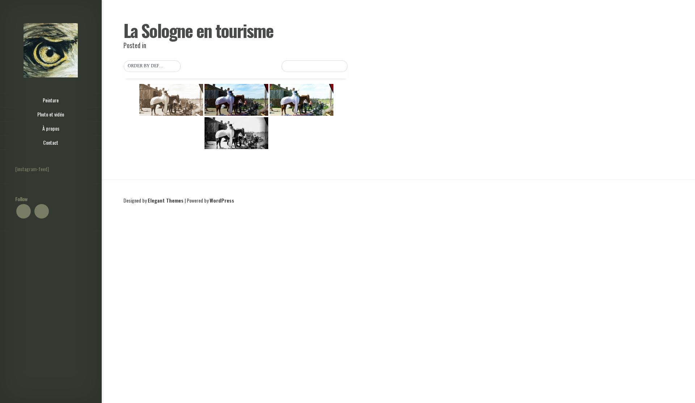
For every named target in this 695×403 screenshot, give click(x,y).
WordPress (222, 200)
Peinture (51, 100)
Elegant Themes (166, 200)
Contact (50, 142)
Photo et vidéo (50, 114)
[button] (152, 66)
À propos (50, 128)
